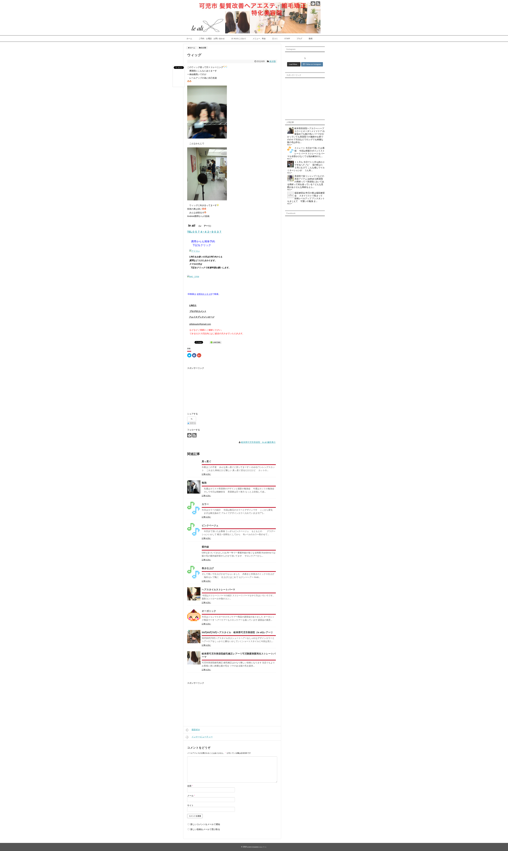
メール (191, 796)
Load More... (294, 64)
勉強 (204, 482)
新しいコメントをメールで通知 (205, 824)
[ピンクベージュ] (193, 529)
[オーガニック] (193, 615)
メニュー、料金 (259, 38)
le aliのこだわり (238, 38)
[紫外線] (193, 551)
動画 (310, 38)
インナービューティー (202, 737)
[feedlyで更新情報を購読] (313, 3)
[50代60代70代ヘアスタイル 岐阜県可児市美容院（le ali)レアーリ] (193, 636)
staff (287, 38)
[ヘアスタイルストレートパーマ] (193, 593)
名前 (190, 786)
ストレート (299, 148)
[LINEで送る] (215, 343)
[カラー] (193, 508)
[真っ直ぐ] (193, 465)
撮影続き (196, 730)
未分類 (272, 61)
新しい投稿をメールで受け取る (205, 829)
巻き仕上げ (208, 568)
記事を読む (206, 474)
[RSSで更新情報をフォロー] (318, 3)
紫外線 (205, 546)
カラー (205, 504)
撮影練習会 (299, 193)
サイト (190, 805)
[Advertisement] (209, 388)
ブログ (299, 38)
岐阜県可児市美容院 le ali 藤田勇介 (258, 442)
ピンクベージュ (210, 525)
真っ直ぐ (206, 461)
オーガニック (209, 611)
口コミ (275, 38)
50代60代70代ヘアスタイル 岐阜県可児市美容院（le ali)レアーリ (237, 632)
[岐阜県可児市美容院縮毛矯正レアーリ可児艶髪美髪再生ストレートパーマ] (193, 658)
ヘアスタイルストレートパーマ (218, 589)
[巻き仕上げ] (193, 572)
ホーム (189, 38)
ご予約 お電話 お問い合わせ (212, 38)
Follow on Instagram (313, 64)
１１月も (298, 162)
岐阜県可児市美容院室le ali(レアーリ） (257, 847)
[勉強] (193, 487)
